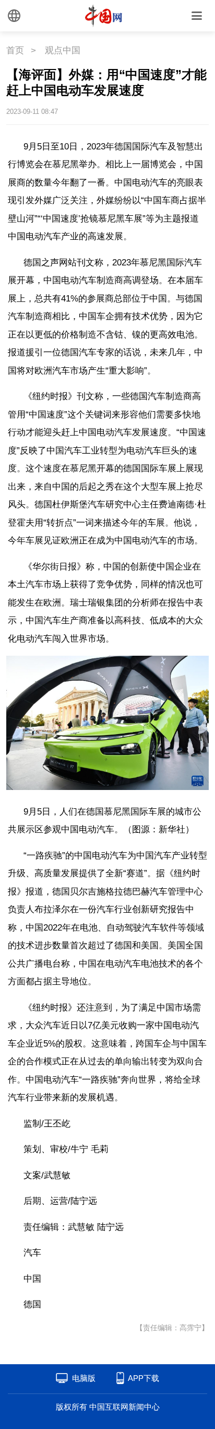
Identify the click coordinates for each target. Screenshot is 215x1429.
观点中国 (62, 50)
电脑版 (83, 1378)
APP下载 (143, 1378)
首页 (15, 50)
